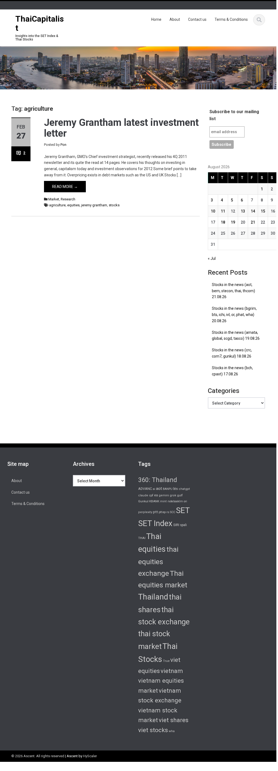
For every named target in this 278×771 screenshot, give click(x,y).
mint (163, 501)
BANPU (167, 489)
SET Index (155, 523)
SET (183, 510)
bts (175, 489)
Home (156, 19)
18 (223, 222)
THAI (141, 538)
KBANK (154, 501)
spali (183, 525)
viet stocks (153, 729)
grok (173, 495)
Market (53, 199)
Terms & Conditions (231, 19)
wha (172, 731)
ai (154, 489)
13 (243, 211)
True (166, 661)
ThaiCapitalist (39, 23)
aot (159, 488)
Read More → (65, 186)
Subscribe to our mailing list (234, 115)
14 (253, 211)
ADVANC (145, 489)
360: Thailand (157, 480)
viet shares (173, 719)
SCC (172, 512)
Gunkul (143, 501)
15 (263, 211)
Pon (63, 145)
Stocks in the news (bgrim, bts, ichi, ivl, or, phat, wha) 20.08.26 (234, 314)
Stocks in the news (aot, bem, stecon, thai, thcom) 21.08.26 (233, 290)
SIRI (176, 525)
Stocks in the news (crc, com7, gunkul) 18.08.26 (232, 353)
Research (68, 199)
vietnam (172, 670)
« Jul (212, 258)
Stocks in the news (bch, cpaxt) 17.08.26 (232, 371)
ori (185, 501)
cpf (151, 495)
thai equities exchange (158, 561)
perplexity (145, 512)
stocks (114, 205)
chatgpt (184, 489)
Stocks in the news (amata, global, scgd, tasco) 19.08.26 (236, 335)
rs (168, 512)
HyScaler (90, 756)
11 (223, 211)
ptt (155, 512)
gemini (164, 495)
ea (156, 495)
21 (253, 222)
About (174, 19)
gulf (180, 495)
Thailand (153, 596)
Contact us (197, 19)
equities (73, 205)
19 (233, 222)
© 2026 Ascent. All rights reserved (37, 756)
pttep (162, 512)
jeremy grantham (94, 205)
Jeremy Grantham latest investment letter (121, 128)
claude (143, 495)
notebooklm (175, 501)
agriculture (57, 205)
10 (213, 211)
